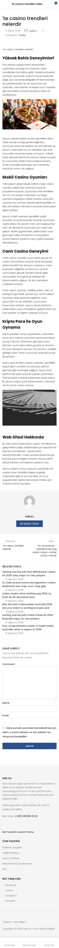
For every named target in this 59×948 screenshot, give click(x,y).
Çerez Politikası (10, 858)
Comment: (8, 664)
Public (22, 35)
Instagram (11, 895)
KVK (4, 869)
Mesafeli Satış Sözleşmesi (16, 863)
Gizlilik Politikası (10, 852)
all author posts (29, 523)
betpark (30, 79)
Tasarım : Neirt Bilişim (14, 922)
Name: (6, 703)
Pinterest (10, 900)
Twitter (9, 890)
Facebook (10, 885)
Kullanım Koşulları (12, 847)
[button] (54, 4)
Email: (5, 715)
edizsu (33, 30)
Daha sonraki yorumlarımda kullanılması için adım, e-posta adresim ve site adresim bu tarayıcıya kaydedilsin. (29, 732)
